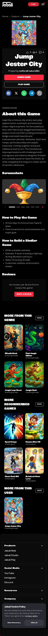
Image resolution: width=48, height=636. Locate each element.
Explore (15, 17)
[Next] (42, 207)
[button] (13, 337)
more (39, 318)
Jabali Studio (11, 555)
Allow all (34, 623)
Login (33, 4)
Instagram (10, 577)
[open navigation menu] (43, 4)
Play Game (24, 85)
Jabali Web (10, 550)
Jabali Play (9, 559)
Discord (8, 582)
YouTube (9, 573)
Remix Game (24, 77)
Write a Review (24, 294)
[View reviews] (40, 52)
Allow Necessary (14, 623)
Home (5, 17)
